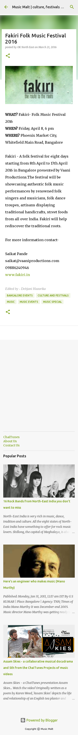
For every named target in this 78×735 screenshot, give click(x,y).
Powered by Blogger (42, 720)
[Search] (72, 7)
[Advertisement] (39, 389)
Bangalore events (20, 295)
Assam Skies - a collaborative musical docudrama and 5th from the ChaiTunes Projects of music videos (38, 668)
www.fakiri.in (17, 274)
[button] (7, 56)
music (11, 301)
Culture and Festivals (53, 295)
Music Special (52, 301)
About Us (10, 441)
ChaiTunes (11, 437)
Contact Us (11, 445)
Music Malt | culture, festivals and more (44, 7)
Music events (29, 301)
